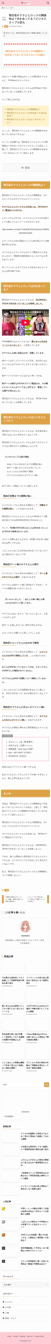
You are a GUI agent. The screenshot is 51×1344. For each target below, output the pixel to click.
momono (25, 936)
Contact (15, 1336)
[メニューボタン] (3, 3)
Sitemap (22, 1336)
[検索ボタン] (48, 3)
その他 (8, 1307)
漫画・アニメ (10, 1318)
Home (9, 1336)
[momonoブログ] (25, 3)
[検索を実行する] (46, 1084)
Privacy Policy (39, 1336)
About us (30, 1336)
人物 (6, 26)
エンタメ (9, 1302)
